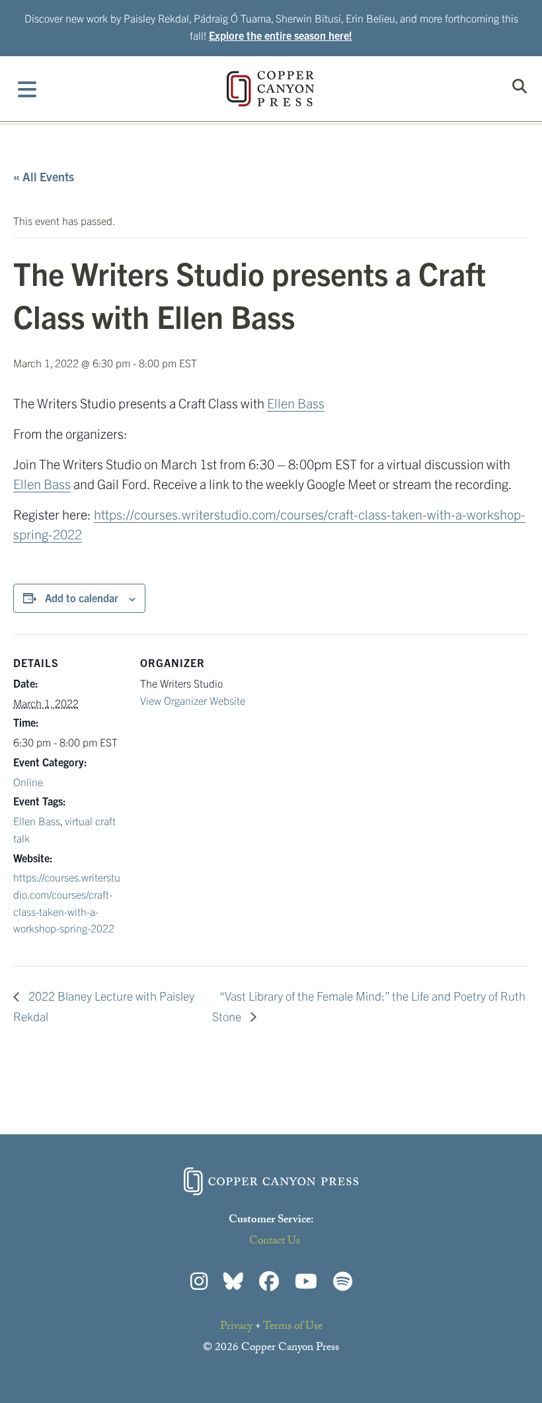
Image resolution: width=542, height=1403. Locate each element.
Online (28, 781)
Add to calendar (81, 597)
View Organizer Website (192, 700)
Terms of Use (293, 1327)
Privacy (236, 1327)
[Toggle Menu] (27, 88)
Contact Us (274, 1241)
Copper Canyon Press (270, 89)
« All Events (43, 176)
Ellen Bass (296, 402)
